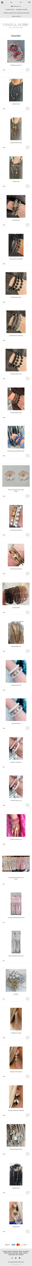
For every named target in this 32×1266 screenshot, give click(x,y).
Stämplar (25, 1253)
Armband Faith (16, 607)
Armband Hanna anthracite (16, 335)
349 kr (4, 70)
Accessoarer (26, 1251)
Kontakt (5, 1251)
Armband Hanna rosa (16, 800)
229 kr (4, 612)
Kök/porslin (15, 1251)
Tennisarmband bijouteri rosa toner (16, 878)
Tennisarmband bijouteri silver (16, 956)
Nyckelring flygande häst (16, 1149)
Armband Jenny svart (16, 297)
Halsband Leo (16, 181)
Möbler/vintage (8, 1253)
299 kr (4, 1115)
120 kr (4, 263)
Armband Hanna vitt (16, 685)
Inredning (9, 1251)
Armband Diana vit (16, 723)
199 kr (4, 225)
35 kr (4, 884)
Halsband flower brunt (16, 142)
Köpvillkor (20, 1254)
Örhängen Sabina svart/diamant (16, 1110)
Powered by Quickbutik (16, 1264)
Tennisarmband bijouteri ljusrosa (16, 917)
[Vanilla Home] (16, 25)
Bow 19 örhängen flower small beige (16, 490)
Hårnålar (16, 994)
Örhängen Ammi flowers (16, 1071)
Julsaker (20, 1253)
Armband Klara (16, 220)
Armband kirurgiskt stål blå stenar (16, 451)
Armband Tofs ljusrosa (16, 762)
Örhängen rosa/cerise (16, 65)
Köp (27, 224)
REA (17, 1254)
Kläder (20, 1251)
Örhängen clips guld (16, 1033)
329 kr (4, 455)
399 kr (4, 108)
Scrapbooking (11, 1254)
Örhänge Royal (16, 1227)
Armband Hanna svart (16, 374)
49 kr (4, 767)
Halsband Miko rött (16, 646)
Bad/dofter (15, 1253)
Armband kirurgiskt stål (16, 530)
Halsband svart (16, 104)
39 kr (4, 999)
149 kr (4, 728)
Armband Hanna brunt (16, 412)
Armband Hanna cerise (16, 839)
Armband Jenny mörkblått (16, 259)
